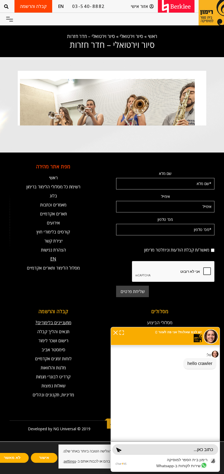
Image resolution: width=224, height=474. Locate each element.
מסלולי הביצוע (159, 323)
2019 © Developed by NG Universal (59, 428)
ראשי (152, 36)
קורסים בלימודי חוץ (53, 232)
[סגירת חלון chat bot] (115, 332)
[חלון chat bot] (165, 399)
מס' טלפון (165, 219)
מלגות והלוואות (53, 368)
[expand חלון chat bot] (122, 332)
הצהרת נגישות (53, 250)
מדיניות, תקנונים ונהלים (53, 395)
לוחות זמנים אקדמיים (53, 359)
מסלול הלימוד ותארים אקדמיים (53, 268)
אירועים (53, 223)
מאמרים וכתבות (53, 205)
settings (70, 461)
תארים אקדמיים (53, 214)
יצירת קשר (53, 241)
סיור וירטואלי (131, 36)
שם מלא (165, 173)
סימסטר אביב (53, 350)
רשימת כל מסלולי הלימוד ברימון (53, 187)
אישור (44, 457)
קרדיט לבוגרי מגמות (53, 377)
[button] (9, 19)
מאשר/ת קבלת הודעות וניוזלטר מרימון (165, 242)
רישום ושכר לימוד (53, 341)
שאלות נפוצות (53, 386)
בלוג (53, 196)
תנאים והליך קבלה (53, 332)
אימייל (165, 196)
